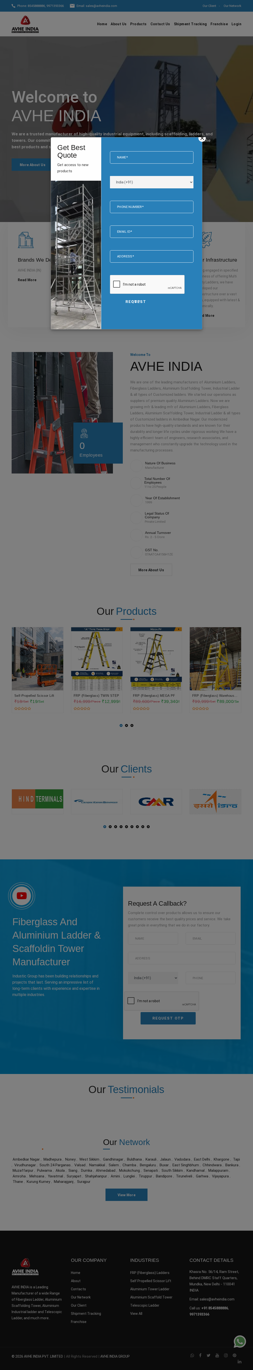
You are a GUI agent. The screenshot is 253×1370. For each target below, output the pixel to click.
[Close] (202, 138)
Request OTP (136, 301)
